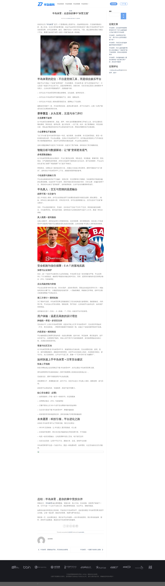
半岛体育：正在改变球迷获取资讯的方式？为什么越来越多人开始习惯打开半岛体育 (118, 30)
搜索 (110, 11)
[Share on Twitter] (67, 526)
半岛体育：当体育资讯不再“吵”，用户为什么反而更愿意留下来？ (118, 37)
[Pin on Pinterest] (73, 526)
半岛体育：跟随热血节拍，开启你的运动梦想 (54, 549)
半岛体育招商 (76, 4)
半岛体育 (50, 24)
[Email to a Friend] (70, 526)
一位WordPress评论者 (116, 70)
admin (78, 18)
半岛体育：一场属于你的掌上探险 (90, 549)
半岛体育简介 (84, 4)
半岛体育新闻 (68, 4)
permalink (81, 532)
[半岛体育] (46, 3)
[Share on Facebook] (64, 526)
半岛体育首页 (60, 4)
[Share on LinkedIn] (76, 526)
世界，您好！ (113, 72)
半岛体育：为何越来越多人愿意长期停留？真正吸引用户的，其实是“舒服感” (118, 60)
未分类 (70, 10)
